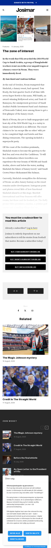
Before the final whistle (25, 458)
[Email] (32, 311)
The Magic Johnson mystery (20, 357)
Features (6, 47)
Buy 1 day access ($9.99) (25, 267)
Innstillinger (17, 539)
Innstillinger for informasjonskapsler (35, 546)
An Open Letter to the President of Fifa (30, 470)
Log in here (32, 228)
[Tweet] (25, 311)
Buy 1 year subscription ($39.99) (25, 252)
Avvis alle (15, 533)
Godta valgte (32, 533)
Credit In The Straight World (19, 399)
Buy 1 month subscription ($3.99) (25, 259)
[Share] (18, 311)
